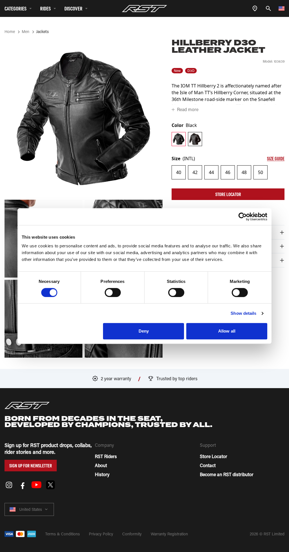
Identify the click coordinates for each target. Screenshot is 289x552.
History (102, 474)
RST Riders (106, 456)
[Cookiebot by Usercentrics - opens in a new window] (242, 216)
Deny (144, 331)
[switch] (113, 292)
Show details (243, 313)
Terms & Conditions (62, 533)
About (101, 465)
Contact (208, 465)
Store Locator (228, 194)
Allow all (226, 331)
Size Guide (275, 158)
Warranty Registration (169, 533)
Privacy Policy (101, 533)
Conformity (132, 533)
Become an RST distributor (226, 474)
